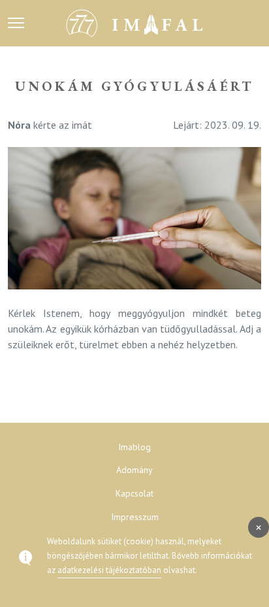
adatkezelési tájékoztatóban (109, 570)
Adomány (134, 470)
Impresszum (135, 517)
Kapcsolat (134, 493)
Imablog (134, 447)
